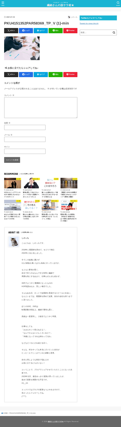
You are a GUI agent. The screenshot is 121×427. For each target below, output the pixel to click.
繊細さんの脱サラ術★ (60, 5)
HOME (5, 413)
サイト (7, 147)
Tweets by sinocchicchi (89, 23)
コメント (9, 95)
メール (8, 135)
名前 (7, 123)
